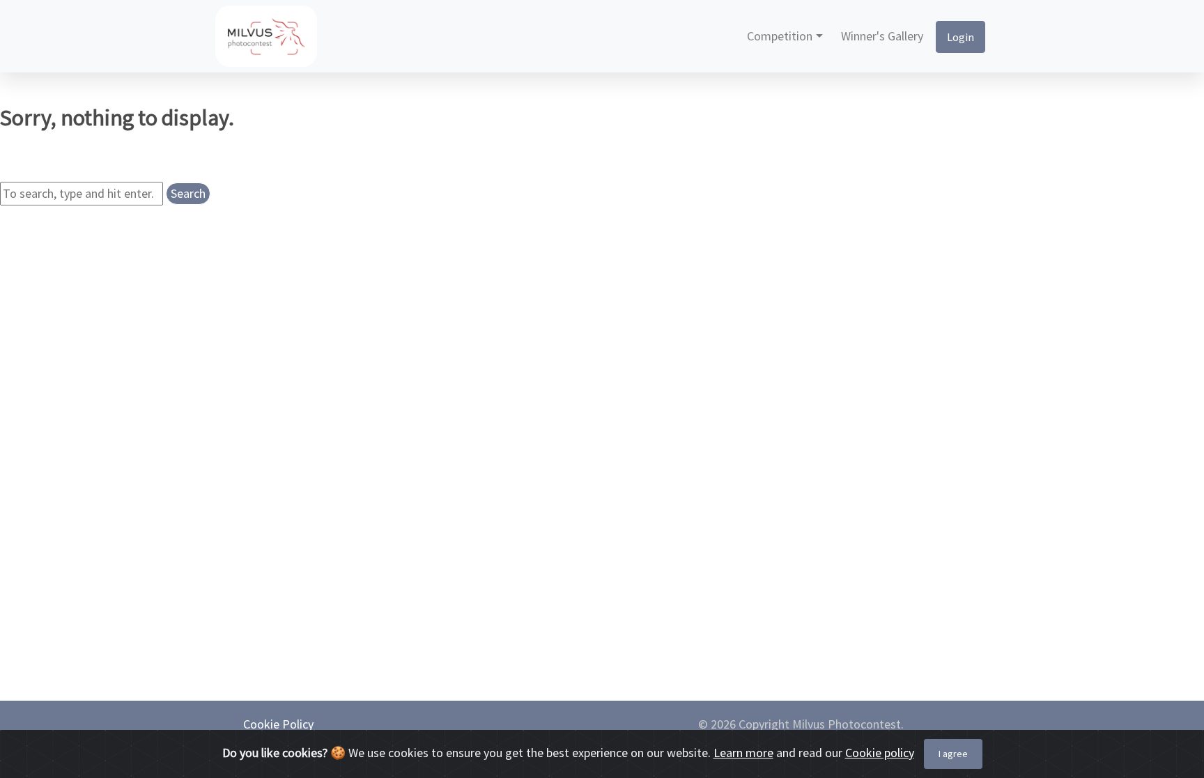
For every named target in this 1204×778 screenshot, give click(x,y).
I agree (953, 753)
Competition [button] (779, 36)
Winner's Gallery (882, 36)
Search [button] (188, 193)
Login (960, 37)
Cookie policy (879, 753)
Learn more (743, 753)
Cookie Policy (278, 724)
